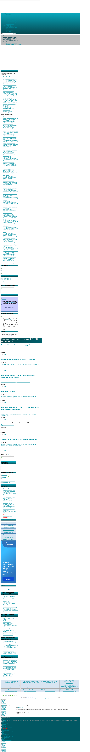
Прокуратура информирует (9, 35)
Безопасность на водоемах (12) (10, 618)
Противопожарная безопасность (22, 382)
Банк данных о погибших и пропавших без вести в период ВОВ (50, 686)
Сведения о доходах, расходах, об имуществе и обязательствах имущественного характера (9, 504)
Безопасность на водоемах (6, 396)
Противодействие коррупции (9, 37)
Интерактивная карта (10, 26)
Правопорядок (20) (7, 624)
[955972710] (3, 751)
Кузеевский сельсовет (8, 525)
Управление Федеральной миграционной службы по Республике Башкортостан (69, 686)
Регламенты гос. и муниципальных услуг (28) (9, 672)
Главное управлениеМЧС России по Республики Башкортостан (69, 682)
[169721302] (3, 708)
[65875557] (3, 701)
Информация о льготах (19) (9, 641)
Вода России (6, 112)
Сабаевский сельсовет (8, 539)
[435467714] (3, 721)
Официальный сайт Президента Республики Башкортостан (30, 690)
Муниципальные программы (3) (10, 645)
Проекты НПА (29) (7, 602)
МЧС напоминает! (7, 39)
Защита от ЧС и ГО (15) (8, 623)
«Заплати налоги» (10, 302)
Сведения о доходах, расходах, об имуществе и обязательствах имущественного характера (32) (10, 661)
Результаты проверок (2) (8, 651)
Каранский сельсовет (8, 532)
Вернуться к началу (7, 740)
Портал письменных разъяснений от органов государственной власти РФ (30, 686)
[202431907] (3, 709)
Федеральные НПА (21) (8, 608)
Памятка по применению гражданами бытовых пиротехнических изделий (18, 376)
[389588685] (3, 719)
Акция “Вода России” (8, 76)
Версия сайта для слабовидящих (8, 455)
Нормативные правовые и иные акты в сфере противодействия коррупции (9, 492)
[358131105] (3, 715)
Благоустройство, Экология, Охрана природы (11, 397)
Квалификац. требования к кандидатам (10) (9, 664)
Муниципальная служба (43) (9, 666)
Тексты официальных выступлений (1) (8, 605)
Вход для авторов (42, 714)
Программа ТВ (9, 30)
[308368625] (3, 713)
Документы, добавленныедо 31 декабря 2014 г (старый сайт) (13, 43)
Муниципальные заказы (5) (9, 668)
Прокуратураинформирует (6, 724)
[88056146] (3, 705)
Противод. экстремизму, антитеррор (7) (8, 631)
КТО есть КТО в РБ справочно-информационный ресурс (11, 682)
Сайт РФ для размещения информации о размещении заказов (50, 690)
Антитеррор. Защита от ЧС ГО (10, 38)
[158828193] (3, 707)
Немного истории (10, 24)
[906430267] (3, 747)
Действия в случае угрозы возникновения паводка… (20, 439)
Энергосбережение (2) (8, 635)
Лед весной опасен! (7, 425)
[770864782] (3, 740)
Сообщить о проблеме (8, 578)
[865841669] (3, 745)
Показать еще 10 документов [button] (7, 114)
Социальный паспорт (10, 19)
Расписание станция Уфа (11, 27)
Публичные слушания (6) (9, 603)
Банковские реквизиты (11, 20)
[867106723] (3, 746)
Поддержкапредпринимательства (8, 736)
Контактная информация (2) (9, 642)
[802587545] (3, 741)
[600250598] (3, 726)
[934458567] (3, 749)
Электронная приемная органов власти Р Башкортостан (11, 686)
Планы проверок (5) (7, 646)
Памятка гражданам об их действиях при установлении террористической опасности (20, 408)
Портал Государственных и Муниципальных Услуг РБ (11, 690)
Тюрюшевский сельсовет (8, 530)
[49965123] (3, 700)
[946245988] (3, 750)
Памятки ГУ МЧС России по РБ (8, 350)
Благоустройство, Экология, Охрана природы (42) (9, 633)
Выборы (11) (6, 619)
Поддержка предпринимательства (10, 40)
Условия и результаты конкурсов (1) (8, 677)
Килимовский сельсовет (8, 534)
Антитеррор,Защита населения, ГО (8, 731)
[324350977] (3, 714)
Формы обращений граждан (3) (10, 653)
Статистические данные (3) (9, 652)
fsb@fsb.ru (8, 319)
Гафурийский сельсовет (8, 527)
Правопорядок (13, 414)
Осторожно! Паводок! (8, 391)
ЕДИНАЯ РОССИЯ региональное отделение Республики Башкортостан (30, 682)
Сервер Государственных (47, 681)
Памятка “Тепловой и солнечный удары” (15, 345)
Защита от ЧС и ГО (5, 364)
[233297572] (3, 712)
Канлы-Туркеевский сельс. (8, 522)
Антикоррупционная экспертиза (8, 495)
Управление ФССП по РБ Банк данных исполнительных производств (69, 690)
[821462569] (3, 743)
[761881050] (3, 738)
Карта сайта (8, 31)
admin (5, 354)
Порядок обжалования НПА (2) (10, 647)
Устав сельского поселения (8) (10, 607)
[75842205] (3, 702)
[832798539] (3, 744)
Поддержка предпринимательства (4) (9, 649)
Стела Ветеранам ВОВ (11, 22)
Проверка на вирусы (10, 28)
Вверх (17, 713)
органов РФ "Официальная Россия (51, 682)
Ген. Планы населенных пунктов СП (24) (8, 621)
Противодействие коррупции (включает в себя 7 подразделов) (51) (10, 610)
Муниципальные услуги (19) (9, 667)
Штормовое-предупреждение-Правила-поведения (18, 359)
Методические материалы (9, 497)
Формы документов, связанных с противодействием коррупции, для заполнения (9, 500)
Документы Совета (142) (8, 598)
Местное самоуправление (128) (10, 644)
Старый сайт (6, 41)
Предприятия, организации (12, 21)
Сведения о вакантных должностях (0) (8, 675)
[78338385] (3, 703)
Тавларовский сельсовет (8, 537)
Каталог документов (10, 738)
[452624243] (3, 722)
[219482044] (3, 711)
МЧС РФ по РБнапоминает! (6, 733)
